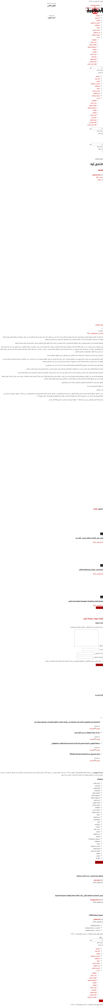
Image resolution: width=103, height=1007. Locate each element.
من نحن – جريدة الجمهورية (92, 930)
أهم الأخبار (97, 790)
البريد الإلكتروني (98, 653)
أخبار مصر (97, 18)
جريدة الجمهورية (95, 899)
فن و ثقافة (97, 32)
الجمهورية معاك (92, 47)
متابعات (95, 52)
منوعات (95, 49)
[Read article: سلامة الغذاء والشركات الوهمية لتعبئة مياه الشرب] (51, 585)
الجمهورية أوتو (96, 795)
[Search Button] (90, 144)
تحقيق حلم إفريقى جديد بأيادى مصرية (90, 875)
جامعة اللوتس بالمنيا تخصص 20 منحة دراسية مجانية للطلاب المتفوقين (76, 743)
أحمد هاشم (97, 919)
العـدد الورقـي (93, 61)
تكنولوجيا (94, 39)
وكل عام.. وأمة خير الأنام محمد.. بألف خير (89, 538)
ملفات (98, 20)
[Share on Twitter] (88, 333)
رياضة (98, 27)
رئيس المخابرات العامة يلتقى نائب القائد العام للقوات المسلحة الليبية (79, 895)
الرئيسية (98, 15)
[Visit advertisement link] (73, 409)
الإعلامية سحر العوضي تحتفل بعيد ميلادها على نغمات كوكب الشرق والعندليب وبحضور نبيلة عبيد (67, 722)
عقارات (98, 831)
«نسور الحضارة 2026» (96, 915)
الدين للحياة (97, 800)
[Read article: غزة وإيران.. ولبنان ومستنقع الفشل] (51, 553)
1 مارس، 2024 (99, 177)
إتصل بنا (101, 1001)
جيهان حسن (97, 880)
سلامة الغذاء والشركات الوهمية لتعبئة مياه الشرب (85, 601)
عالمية (98, 826)
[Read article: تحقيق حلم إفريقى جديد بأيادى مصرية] (51, 869)
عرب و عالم (94, 42)
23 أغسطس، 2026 (98, 542)
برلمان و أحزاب (96, 30)
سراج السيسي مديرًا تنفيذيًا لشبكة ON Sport (85, 754)
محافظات (97, 25)
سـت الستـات (96, 817)
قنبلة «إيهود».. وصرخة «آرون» (93, 618)
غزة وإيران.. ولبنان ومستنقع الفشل (91, 569)
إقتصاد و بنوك (93, 44)
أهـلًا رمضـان (96, 788)
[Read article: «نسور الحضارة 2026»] (51, 908)
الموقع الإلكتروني (98, 657)
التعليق (100, 645)
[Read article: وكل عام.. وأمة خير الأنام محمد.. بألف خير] (51, 522)
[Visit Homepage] (95, 13)
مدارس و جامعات (95, 23)
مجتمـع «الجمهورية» (94, 839)
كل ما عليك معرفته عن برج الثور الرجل (87, 732)
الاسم (101, 649)
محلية (98, 843)
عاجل (101, 534)
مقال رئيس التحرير (92, 64)
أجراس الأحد (93, 54)
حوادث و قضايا (96, 35)
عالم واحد (94, 56)
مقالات (97, 159)
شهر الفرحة (97, 819)
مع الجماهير (93, 59)
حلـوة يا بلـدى (96, 810)
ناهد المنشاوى (96, 175)
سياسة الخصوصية (95, 5)
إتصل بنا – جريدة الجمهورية (92, 928)
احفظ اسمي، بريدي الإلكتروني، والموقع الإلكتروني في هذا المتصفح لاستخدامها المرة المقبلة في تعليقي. (73, 661)
